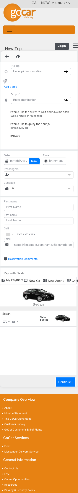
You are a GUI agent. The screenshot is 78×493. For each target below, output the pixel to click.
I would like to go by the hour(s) (30, 126)
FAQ (6, 473)
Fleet (7, 446)
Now (34, 161)
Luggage (9, 183)
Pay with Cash (14, 273)
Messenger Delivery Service (21, 451)
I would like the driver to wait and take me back (39, 114)
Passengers (11, 169)
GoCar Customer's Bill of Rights (23, 429)
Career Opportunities (16, 479)
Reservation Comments (22, 259)
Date (7, 155)
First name (10, 201)
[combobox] (9, 234)
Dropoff (16, 94)
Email (7, 239)
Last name (10, 215)
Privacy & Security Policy (19, 490)
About (7, 407)
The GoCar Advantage (17, 418)
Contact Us (11, 468)
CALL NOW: (51, 3)
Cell (6, 228)
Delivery (15, 136)
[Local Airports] (66, 71)
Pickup (15, 66)
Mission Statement (15, 413)
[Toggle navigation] (9, 29)
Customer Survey (14, 424)
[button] (38, 174)
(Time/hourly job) (19, 128)
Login (62, 46)
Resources (10, 484)
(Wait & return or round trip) (26, 116)
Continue (65, 382)
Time (46, 155)
